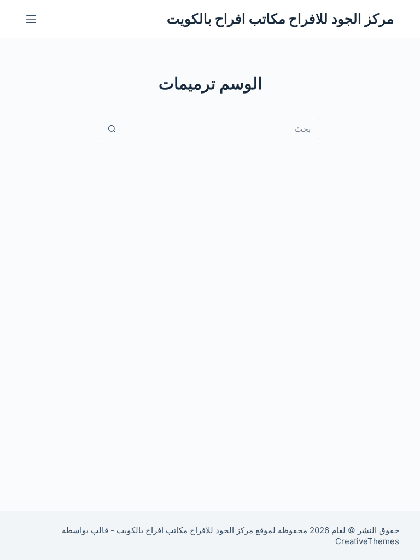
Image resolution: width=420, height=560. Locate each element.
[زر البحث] (111, 128)
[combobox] (220, 128)
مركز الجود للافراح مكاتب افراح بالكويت (280, 18)
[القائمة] (31, 19)
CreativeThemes (367, 541)
